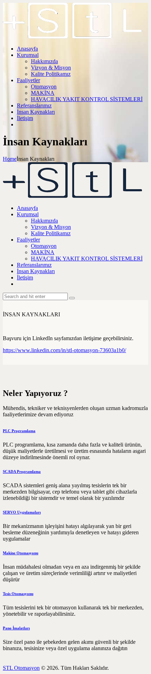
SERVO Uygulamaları (22, 512)
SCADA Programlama (22, 471)
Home (10, 159)
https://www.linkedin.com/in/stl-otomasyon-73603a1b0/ (64, 350)
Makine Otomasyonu (20, 553)
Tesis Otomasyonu (18, 594)
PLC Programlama (19, 431)
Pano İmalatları (16, 628)
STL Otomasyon (21, 668)
